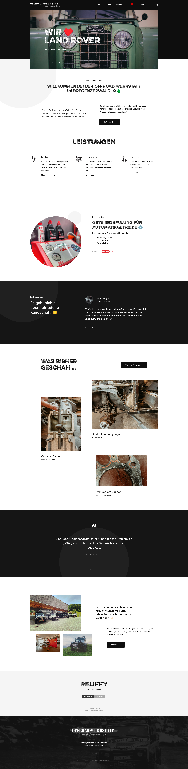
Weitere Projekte (132, 365)
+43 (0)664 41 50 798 (94, 745)
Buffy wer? (108, 122)
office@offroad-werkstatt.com (94, 743)
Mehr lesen (45, 175)
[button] (27, 35)
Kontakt (114, 645)
